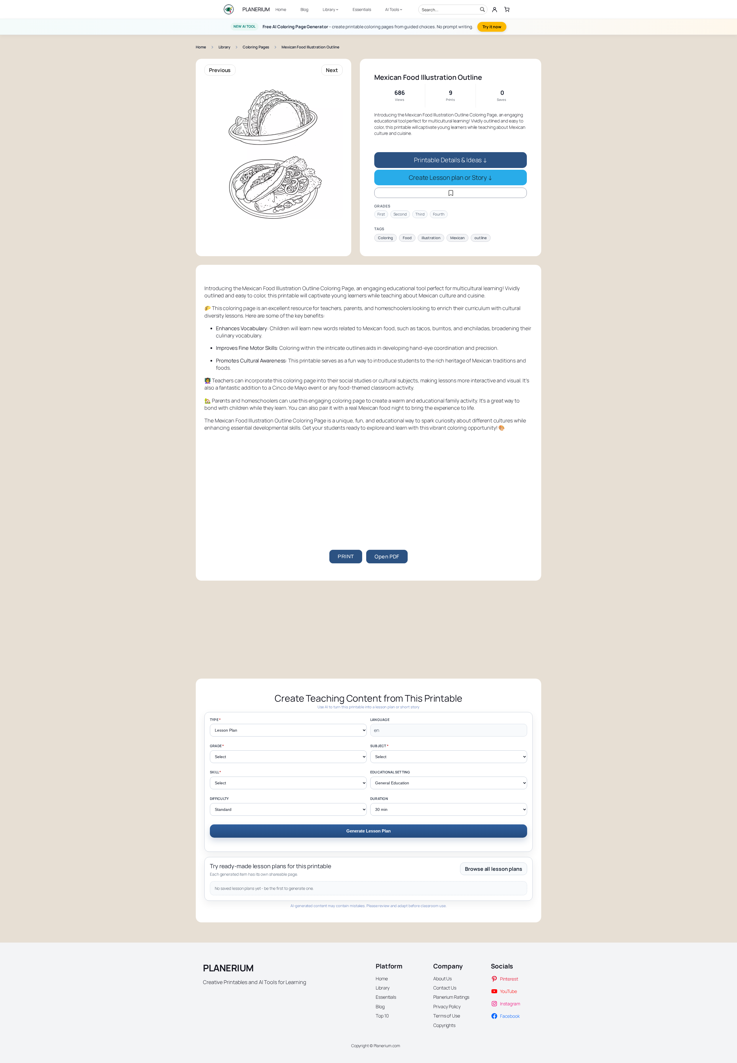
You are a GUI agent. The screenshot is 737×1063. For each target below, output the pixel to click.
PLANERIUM (256, 9)
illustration (430, 237)
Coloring (385, 237)
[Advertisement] (368, 480)
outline (480, 237)
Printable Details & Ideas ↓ (450, 160)
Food (407, 237)
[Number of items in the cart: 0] (506, 9)
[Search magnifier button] (482, 9)
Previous (220, 70)
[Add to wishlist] (450, 193)
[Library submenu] (337, 9)
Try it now (492, 26)
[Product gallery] (273, 150)
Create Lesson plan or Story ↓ (450, 177)
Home (201, 47)
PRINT (346, 556)
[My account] (494, 9)
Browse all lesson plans (493, 868)
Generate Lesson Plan (368, 830)
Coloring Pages (256, 47)
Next (332, 70)
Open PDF (387, 556)
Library (224, 47)
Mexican (457, 237)
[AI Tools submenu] (401, 9)
